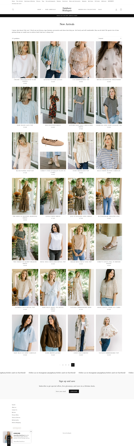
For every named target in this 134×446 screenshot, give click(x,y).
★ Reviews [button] (8, 440)
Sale (100, 9)
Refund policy (15, 420)
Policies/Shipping (16, 422)
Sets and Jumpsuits (50, 1)
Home (13, 1)
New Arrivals (19, 1)
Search (13, 404)
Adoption (84, 1)
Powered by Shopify (67, 433)
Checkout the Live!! (16, 3)
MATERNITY (111, 1)
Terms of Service (16, 417)
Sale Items (90, 1)
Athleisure (103, 1)
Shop (39, 9)
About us (14, 407)
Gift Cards (97, 1)
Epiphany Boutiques (67, 9)
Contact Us (14, 409)
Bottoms (59, 1)
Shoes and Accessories (74, 1)
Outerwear (65, 1)
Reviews (14, 412)
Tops (43, 1)
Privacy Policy (15, 415)
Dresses (38, 1)
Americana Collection (29, 1)
